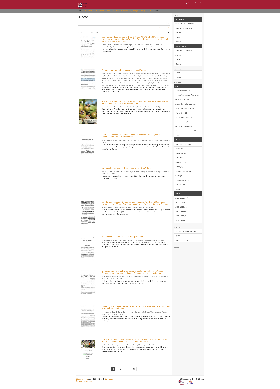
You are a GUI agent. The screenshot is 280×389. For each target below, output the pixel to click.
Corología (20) (180, 175)
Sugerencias (88, 381)
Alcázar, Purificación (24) (184, 117)
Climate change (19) (182, 180)
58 (134, 369)
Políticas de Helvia (181, 240)
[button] (188, 2)
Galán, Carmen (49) (182, 99)
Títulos (177, 37)
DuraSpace (109, 379)
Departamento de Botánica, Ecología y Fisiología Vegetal (132, 11)
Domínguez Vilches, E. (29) (184, 108)
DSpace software (82, 379)
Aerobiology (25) (181, 162)
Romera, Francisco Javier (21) (186, 131)
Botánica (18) (180, 184)
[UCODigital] (190, 382)
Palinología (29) (180, 153)
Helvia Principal (87, 11)
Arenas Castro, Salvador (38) (185, 104)
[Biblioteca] (182, 382)
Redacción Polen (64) (182, 90)
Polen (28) (179, 158)
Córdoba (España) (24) (183, 171)
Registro (178, 77)
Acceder (178, 73)
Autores (178, 33)
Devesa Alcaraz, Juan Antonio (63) (187, 95)
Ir (168, 24)
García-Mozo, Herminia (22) (185, 126)
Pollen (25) (179, 167)
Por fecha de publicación (183, 28)
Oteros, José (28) (181, 113)
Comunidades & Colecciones (185, 24)
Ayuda (177, 236)
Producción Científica (102, 11)
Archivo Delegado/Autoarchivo (185, 231)
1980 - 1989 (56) (181, 216)
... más (177, 135)
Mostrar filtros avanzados (161, 28)
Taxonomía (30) (180, 149)
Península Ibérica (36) (183, 144)
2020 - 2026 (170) (181, 198)
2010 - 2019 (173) (181, 202)
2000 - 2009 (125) (181, 207)
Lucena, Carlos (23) (182, 122)
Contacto (79, 381)
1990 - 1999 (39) (181, 211)
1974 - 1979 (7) (180, 220)
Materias (178, 42)
